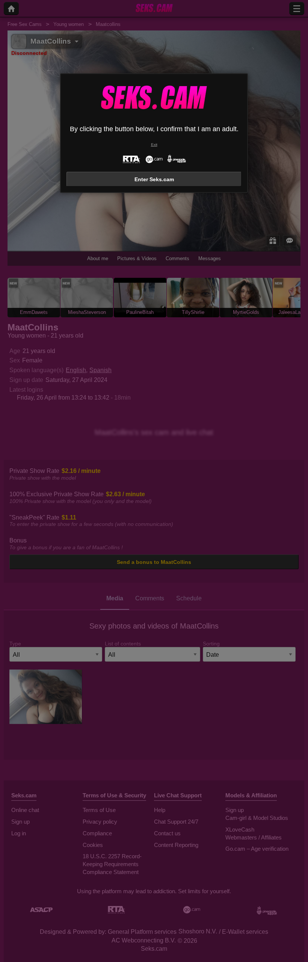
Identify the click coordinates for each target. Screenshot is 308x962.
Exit (154, 144)
